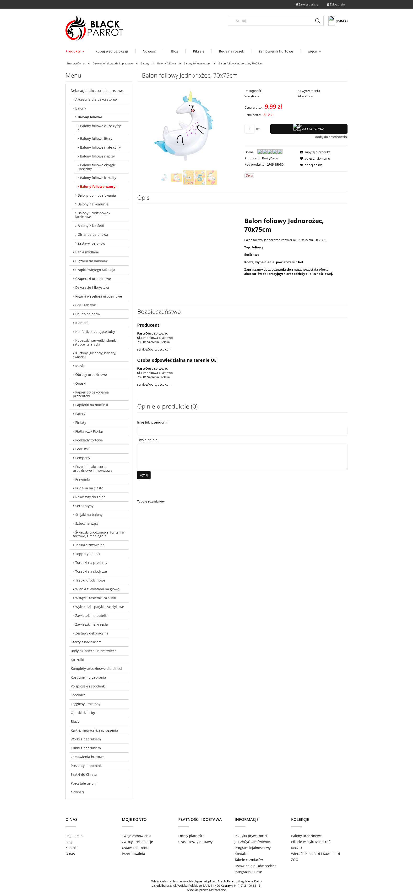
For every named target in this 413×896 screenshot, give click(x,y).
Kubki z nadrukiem (86, 748)
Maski (80, 365)
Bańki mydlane (87, 252)
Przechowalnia (133, 853)
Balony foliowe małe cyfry (100, 147)
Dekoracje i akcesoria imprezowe (97, 90)
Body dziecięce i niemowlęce (93, 651)
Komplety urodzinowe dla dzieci (96, 668)
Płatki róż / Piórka (89, 431)
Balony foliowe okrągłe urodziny (97, 167)
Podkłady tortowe (89, 440)
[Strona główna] (94, 28)
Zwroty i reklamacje (137, 841)
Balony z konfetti (91, 225)
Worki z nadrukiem (86, 739)
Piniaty (80, 422)
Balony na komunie (93, 204)
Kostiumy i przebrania (88, 677)
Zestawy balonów (91, 243)
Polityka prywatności (251, 835)
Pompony (82, 458)
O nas (70, 853)
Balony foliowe (90, 117)
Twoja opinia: (147, 440)
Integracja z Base (248, 872)
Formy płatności (191, 835)
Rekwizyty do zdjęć (90, 497)
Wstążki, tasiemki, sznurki (95, 598)
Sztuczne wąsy (86, 523)
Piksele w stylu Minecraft (311, 841)
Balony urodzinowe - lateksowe (92, 215)
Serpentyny (84, 505)
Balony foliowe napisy (97, 156)
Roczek (296, 847)
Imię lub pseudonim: (153, 422)
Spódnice (78, 695)
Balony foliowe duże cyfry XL (99, 128)
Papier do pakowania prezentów (91, 394)
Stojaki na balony (89, 514)
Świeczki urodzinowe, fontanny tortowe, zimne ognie (99, 534)
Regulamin (74, 835)
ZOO (294, 859)
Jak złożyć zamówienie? (253, 841)
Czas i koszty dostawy (195, 841)
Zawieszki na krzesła (91, 624)
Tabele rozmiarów (151, 501)
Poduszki (82, 449)
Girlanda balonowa (93, 234)
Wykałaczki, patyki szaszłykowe (99, 606)
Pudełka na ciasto (89, 488)
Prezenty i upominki (87, 765)
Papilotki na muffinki (91, 405)
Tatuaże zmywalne (89, 545)
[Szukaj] (318, 21)
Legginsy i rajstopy (85, 704)
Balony (80, 108)
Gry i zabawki (86, 305)
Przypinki (82, 479)
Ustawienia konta (135, 847)
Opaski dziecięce (84, 712)
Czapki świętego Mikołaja (95, 269)
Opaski (80, 383)
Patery (80, 413)
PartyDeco (270, 158)
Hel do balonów (87, 314)
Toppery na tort (87, 553)
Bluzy (75, 721)
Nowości (77, 792)
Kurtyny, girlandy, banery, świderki (94, 355)
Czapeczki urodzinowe (93, 278)
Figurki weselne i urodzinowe (98, 296)
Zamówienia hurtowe (87, 757)
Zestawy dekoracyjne (92, 633)
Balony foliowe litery (96, 138)
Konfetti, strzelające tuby (95, 331)
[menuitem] (76, 51)
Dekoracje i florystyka (92, 287)
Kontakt (71, 847)
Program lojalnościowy (253, 847)
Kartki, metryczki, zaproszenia (94, 730)
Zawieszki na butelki (91, 615)
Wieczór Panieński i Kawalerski (315, 853)
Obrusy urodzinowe (91, 374)
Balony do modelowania (97, 195)
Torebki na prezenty (91, 562)
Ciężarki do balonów (91, 261)
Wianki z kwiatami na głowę (97, 589)
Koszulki (77, 659)
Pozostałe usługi (84, 783)
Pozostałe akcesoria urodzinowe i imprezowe (92, 468)
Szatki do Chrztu (84, 774)
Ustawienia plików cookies (255, 866)
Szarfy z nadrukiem (86, 642)
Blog (68, 841)
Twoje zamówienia (136, 835)
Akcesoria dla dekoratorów (96, 99)
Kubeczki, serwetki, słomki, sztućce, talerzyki (95, 342)
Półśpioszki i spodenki (88, 686)
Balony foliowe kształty (98, 177)
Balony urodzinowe (306, 835)
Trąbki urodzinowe (90, 580)
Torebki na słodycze (91, 571)
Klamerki (82, 322)
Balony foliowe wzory (97, 186)
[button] (313, 152)
